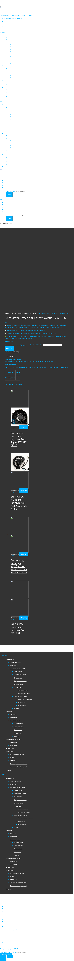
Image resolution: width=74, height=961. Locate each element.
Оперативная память (18, 48)
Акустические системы (15, 89)
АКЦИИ (6, 98)
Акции (6, 912)
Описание (11, 355)
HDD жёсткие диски (21, 55)
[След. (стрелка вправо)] (4, 959)
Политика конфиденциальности (10, 950)
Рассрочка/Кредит (9, 186)
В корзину (9, 348)
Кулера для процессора (22, 58)
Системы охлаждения (18, 56)
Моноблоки (11, 68)
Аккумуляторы (16, 74)
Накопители (15, 51)
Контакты (7, 189)
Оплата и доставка (9, 182)
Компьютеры (8, 36)
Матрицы (14, 79)
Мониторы (11, 39)
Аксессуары (11, 84)
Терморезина (19, 62)
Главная (6, 179)
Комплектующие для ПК (15, 41)
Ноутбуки (7, 65)
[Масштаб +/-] (11, 956)
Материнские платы (18, 44)
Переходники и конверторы (16, 94)
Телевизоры (7, 86)
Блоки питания (16, 50)
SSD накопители (20, 53)
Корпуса (14, 63)
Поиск (9, 195)
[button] (2, 31)
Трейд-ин (7, 187)
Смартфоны (11, 82)
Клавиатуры (15, 77)
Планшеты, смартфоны (11, 81)
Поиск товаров (10, 191)
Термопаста (19, 60)
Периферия (7, 87)
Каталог (6, 180)
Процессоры (15, 43)
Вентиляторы (16, 75)
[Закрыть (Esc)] (1, 956)
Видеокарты (15, 46)
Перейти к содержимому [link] (8, 1)
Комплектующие (13, 70)
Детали (10, 356)
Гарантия (7, 184)
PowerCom (3, 4)
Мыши (9, 91)
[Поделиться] (4, 956)
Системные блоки (13, 37)
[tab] (38, 355)
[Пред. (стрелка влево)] (1, 959)
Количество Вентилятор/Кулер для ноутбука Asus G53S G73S (23, 345)
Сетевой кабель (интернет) (16, 96)
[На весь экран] (8, 956)
